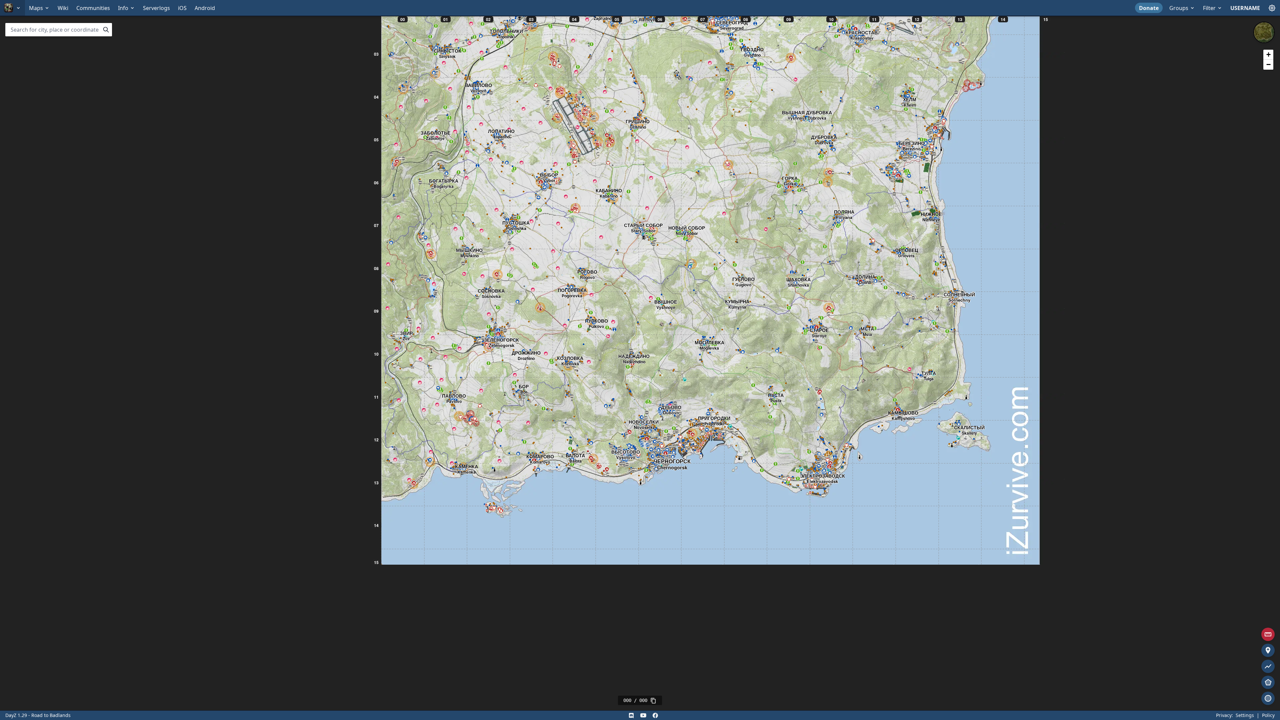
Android (205, 8)
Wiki (63, 8)
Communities (93, 8)
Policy (1268, 715)
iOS (182, 8)
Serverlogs (156, 8)
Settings (1245, 715)
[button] (1268, 55)
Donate (1149, 8)
